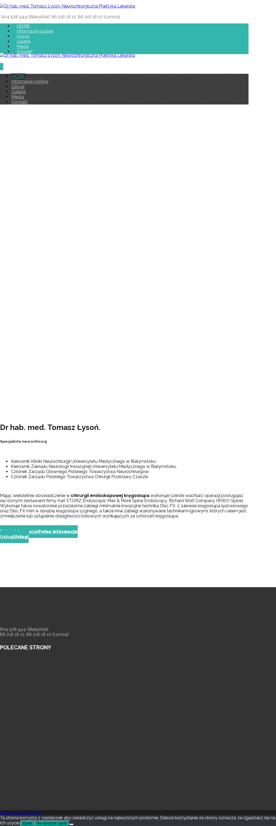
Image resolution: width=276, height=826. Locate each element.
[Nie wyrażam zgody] (71, 824)
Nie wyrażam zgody (51, 823)
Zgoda (27, 823)
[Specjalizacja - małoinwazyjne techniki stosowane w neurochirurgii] (67, 6)
